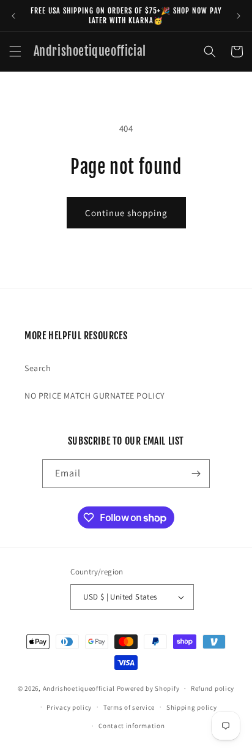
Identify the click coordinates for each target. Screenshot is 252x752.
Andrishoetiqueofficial (79, 688)
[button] (15, 51)
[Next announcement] (238, 15)
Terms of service (129, 707)
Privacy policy (69, 707)
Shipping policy (191, 707)
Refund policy (212, 688)
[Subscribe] (195, 473)
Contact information (131, 725)
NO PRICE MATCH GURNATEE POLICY (94, 395)
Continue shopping (126, 213)
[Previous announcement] (13, 15)
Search (37, 368)
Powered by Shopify (148, 688)
